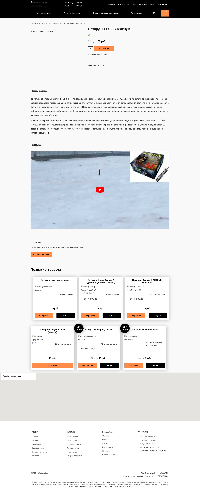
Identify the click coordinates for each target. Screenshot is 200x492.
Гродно (53, 482)
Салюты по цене (43, 13)
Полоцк (70, 484)
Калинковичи (112, 484)
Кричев (128, 486)
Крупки (166, 482)
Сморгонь (97, 486)
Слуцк (64, 482)
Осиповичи (163, 484)
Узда (109, 486)
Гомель (40, 482)
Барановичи (44, 484)
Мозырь (90, 482)
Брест (69, 482)
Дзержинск (135, 482)
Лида (107, 482)
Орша (65, 484)
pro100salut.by (36, 23)
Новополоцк (154, 484)
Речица (102, 482)
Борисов (58, 482)
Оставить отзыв (41, 255)
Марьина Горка (119, 482)
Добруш (89, 484)
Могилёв (34, 482)
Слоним (90, 486)
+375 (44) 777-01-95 (73, 6)
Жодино (160, 482)
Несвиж (147, 484)
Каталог (44, 23)
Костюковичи (121, 484)
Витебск (128, 482)
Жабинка (122, 486)
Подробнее (90, 316)
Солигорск (75, 482)
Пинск (71, 486)
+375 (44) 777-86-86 (73, 3)
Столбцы (104, 486)
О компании (123, 4)
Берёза (83, 484)
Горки (112, 482)
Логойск (135, 484)
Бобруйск (46, 482)
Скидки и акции (140, 4)
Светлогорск (144, 482)
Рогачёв (83, 486)
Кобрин (60, 484)
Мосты (141, 484)
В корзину (104, 49)
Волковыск (152, 482)
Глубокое (115, 486)
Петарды (62, 23)
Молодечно (83, 482)
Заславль (35, 484)
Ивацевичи (102, 484)
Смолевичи (52, 484)
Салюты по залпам (72, 13)
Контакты (162, 4)
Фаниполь (77, 484)
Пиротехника (136, 13)
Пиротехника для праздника (105, 13)
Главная (111, 4)
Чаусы (96, 482)
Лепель (129, 484)
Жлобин (95, 484)
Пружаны (77, 486)
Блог (152, 4)
